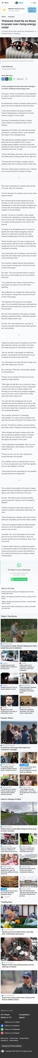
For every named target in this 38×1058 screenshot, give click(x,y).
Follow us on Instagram (12, 1033)
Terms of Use (14, 1038)
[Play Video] (19, 47)
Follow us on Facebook (12, 1025)
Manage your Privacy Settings (11, 1046)
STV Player (5, 1015)
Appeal (22, 1017)
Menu (6, 3)
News (4, 17)
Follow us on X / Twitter (12, 1022)
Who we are (4, 1038)
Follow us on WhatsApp (12, 1029)
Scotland (11, 17)
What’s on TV (6, 1017)
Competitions (24, 1015)
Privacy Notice (24, 1038)
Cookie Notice (13, 1040)
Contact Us (4, 1040)
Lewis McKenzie (7, 66)
